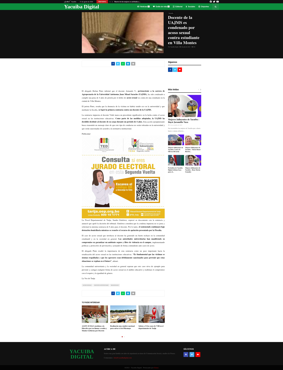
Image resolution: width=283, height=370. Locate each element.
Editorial (178, 7)
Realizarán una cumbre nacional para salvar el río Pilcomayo (122, 327)
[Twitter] (191, 354)
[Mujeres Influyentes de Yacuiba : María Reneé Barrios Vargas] (193, 140)
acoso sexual (87, 285)
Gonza (156, 367)
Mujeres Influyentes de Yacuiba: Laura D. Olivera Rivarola (175, 149)
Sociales (191, 7)
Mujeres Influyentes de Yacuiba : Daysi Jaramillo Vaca (183, 121)
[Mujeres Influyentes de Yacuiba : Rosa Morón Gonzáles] (193, 160)
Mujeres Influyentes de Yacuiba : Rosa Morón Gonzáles (192, 170)
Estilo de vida (161, 7)
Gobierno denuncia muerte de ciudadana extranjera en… (133, 1)
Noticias (143, 7)
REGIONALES (115, 285)
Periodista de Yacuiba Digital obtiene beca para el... (175, 170)
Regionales (171, 13)
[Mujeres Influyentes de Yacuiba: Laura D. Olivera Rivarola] (176, 140)
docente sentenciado (101, 285)
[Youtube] (197, 354)
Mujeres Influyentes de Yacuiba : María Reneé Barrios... (193, 149)
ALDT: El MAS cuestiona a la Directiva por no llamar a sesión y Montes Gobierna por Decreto (94, 328)
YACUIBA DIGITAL (82, 354)
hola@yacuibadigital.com (123, 358)
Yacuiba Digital (81, 7)
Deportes (205, 7)
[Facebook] (186, 354)
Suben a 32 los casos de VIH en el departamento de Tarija (151, 327)
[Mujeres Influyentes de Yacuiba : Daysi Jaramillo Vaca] (184, 106)
